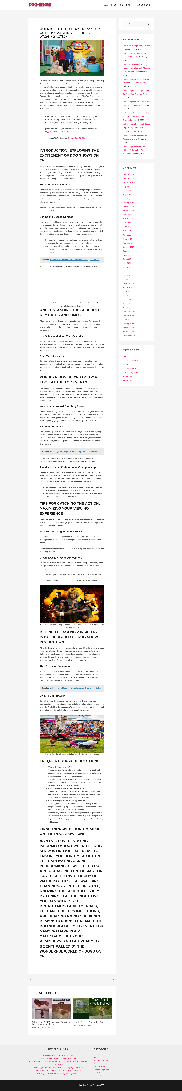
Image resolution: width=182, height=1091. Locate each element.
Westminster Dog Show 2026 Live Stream (58, 1055)
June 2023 (127, 227)
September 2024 (129, 182)
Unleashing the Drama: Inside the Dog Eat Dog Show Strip (58, 1074)
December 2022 (129, 251)
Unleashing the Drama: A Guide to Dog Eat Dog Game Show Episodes (136, 127)
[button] (131, 5)
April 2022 (127, 267)
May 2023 (127, 231)
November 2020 (129, 312)
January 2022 (128, 279)
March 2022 (127, 271)
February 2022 (128, 275)
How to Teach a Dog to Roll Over (88, 1022)
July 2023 (127, 223)
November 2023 (129, 211)
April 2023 (127, 235)
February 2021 (128, 308)
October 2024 (128, 178)
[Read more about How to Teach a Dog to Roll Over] (92, 1008)
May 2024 (127, 195)
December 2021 (129, 283)
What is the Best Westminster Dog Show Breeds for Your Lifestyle (51, 1023)
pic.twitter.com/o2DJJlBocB (60, 132)
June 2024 (127, 191)
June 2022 (127, 259)
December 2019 (129, 328)
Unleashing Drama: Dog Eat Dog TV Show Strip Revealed (58, 1070)
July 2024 (127, 187)
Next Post (111, 980)
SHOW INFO (125, 5)
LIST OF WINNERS (131, 369)
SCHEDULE (127, 377)
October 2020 (128, 316)
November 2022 (129, 255)
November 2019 (129, 332)
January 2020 (128, 324)
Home (105, 5)
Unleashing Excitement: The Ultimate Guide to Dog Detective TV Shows (135, 150)
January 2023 (128, 247)
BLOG (113, 5)
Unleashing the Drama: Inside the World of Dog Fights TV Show (58, 1068)
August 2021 (128, 287)
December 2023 (129, 207)
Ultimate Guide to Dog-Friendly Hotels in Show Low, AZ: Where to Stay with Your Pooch (136, 68)
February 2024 (128, 199)
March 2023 (127, 239)
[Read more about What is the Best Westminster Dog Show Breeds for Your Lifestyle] (51, 1008)
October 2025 (128, 174)
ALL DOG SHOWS (143, 5)
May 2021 (127, 295)
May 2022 (127, 263)
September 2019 (129, 336)
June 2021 (127, 291)
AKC (125, 356)
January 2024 (128, 203)
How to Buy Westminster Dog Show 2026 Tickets (58, 1058)
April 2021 (127, 300)
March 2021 (127, 304)
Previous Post (34, 980)
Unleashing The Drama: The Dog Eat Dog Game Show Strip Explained (136, 116)
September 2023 (129, 215)
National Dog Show (130, 373)
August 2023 (128, 219)
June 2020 (127, 320)
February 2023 (128, 243)
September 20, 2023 (77, 138)
